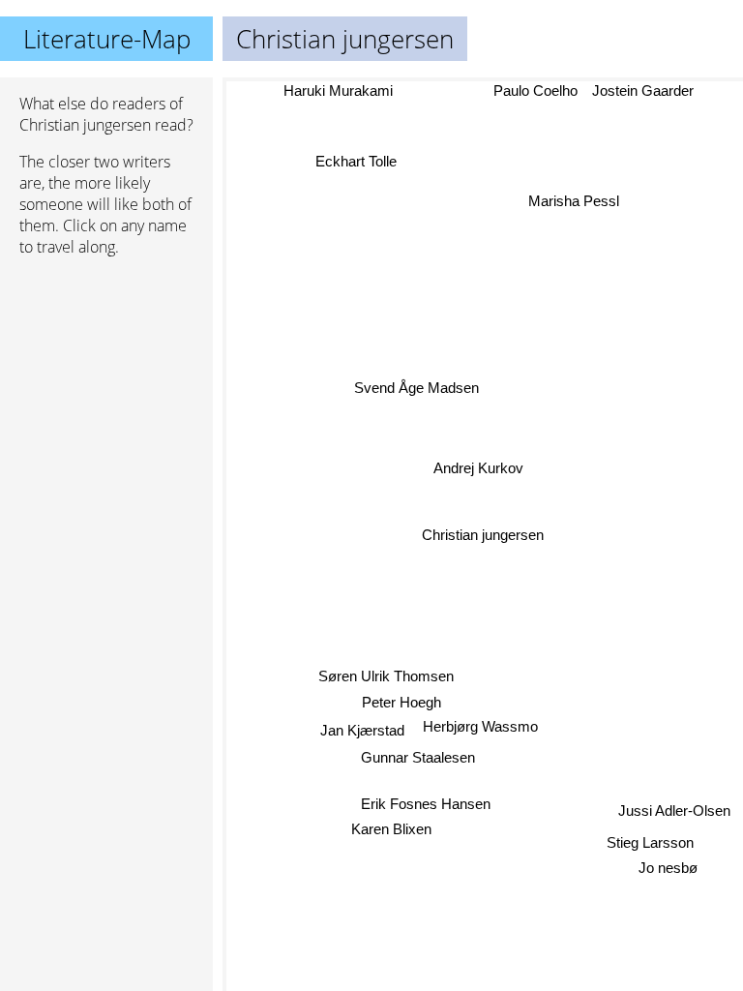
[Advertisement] (106, 374)
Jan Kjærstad (362, 731)
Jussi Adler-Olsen (674, 809)
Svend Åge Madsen (416, 387)
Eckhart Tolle (357, 159)
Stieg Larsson (650, 840)
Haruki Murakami (338, 90)
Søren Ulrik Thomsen (385, 677)
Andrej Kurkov (478, 469)
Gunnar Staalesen (419, 757)
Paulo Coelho (536, 90)
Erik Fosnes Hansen (424, 804)
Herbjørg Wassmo (479, 727)
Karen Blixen (390, 829)
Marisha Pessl (573, 201)
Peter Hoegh (401, 702)
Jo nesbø (668, 866)
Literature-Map (107, 38)
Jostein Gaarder (644, 90)
